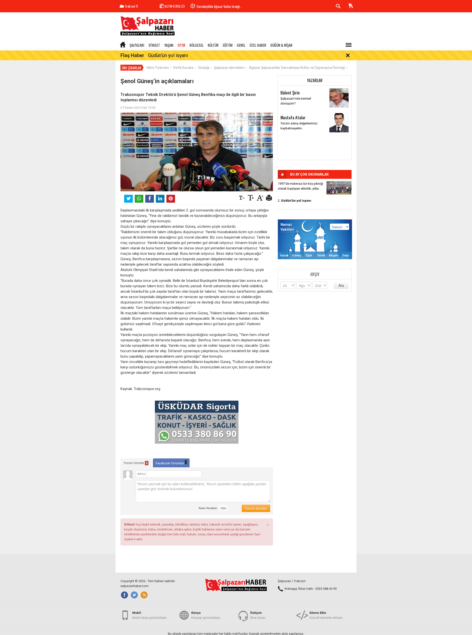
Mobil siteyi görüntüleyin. (149, 615)
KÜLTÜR (213, 45)
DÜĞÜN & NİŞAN (281, 45)
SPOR (181, 45)
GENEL (241, 45)
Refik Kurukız (183, 68)
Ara (341, 285)
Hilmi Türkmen (158, 68)
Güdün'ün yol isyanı (168, 55)
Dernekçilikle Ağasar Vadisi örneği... (219, 6)
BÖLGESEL (197, 45)
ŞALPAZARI (137, 45)
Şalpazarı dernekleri (229, 68)
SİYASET (154, 45)
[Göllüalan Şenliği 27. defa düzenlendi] (339, 188)
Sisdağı (203, 68)
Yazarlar (315, 80)
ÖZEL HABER (258, 45)
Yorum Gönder (136, 463)
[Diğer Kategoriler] (348, 45)
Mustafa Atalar (293, 117)
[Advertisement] (266, 27)
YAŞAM (168, 45)
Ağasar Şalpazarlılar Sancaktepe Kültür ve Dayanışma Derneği (297, 68)
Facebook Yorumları (170, 463)
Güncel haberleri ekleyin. (326, 615)
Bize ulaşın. (258, 615)
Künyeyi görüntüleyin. (206, 615)
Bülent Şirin (290, 92)
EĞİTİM (228, 45)
